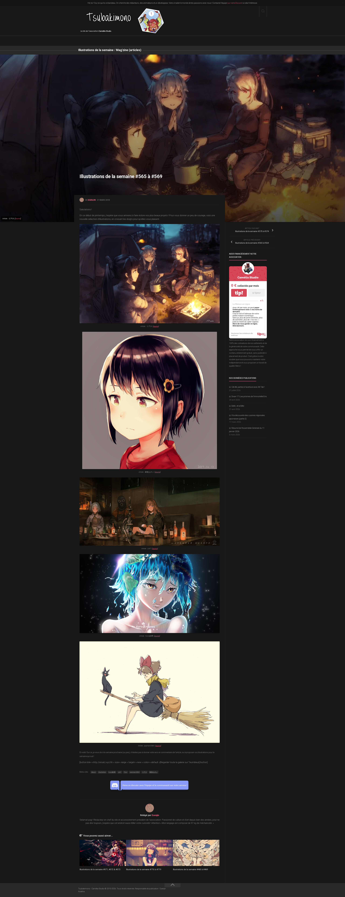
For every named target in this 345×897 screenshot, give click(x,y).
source (17, 219)
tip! (239, 293)
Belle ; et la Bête (238, 406)
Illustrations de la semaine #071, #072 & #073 (100, 869)
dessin (93, 772)
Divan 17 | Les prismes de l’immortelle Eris (249, 396)
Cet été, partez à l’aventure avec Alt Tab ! (248, 387)
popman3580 (134, 772)
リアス (144, 772)
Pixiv (125, 772)
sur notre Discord (234, 3)
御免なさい (153, 772)
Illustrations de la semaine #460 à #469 (190, 869)
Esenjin (92, 200)
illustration (102, 772)
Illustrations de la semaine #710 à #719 (143, 869)
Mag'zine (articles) (128, 50)
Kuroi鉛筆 (111, 772)
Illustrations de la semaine (95, 50)
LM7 (119, 772)
